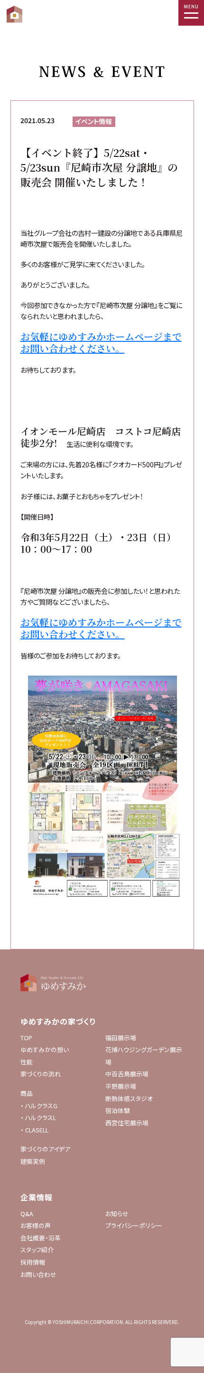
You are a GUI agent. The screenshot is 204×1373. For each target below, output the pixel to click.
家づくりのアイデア (45, 1148)
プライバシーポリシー (133, 1225)
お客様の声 (35, 1225)
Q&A (26, 1213)
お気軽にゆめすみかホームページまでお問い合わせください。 (101, 342)
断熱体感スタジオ (129, 1098)
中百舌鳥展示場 (126, 1073)
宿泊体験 (117, 1110)
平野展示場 (120, 1086)
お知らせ (117, 1213)
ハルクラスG (41, 1105)
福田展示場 (120, 1037)
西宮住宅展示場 (126, 1122)
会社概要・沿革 (40, 1237)
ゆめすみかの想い (44, 1049)
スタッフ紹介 (37, 1249)
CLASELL (36, 1129)
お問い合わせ (38, 1274)
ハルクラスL (40, 1117)
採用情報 (32, 1262)
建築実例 (32, 1161)
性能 (26, 1061)
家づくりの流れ (40, 1073)
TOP (26, 1037)
